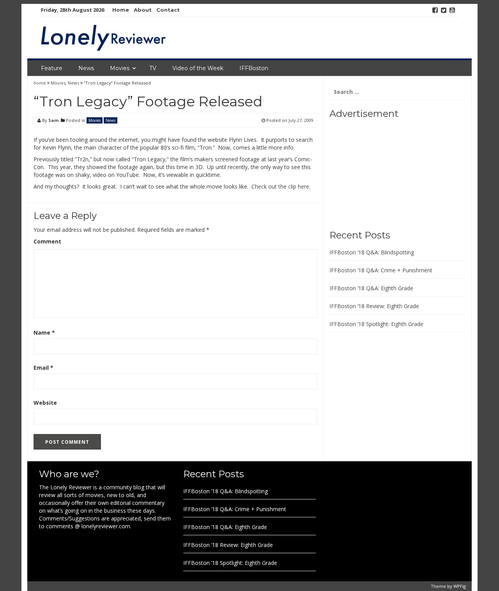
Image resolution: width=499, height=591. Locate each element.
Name (44, 332)
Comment (47, 241)
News (86, 68)
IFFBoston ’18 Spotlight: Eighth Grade (376, 324)
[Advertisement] (378, 171)
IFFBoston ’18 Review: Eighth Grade (374, 306)
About (143, 10)
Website (45, 402)
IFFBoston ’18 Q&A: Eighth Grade (371, 288)
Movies (119, 68)
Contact (168, 10)
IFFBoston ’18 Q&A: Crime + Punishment (380, 270)
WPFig (459, 586)
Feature (51, 68)
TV (152, 68)
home (40, 83)
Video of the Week (197, 68)
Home (120, 10)
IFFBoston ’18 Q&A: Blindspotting (371, 252)
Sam (53, 120)
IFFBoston (253, 68)
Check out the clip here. (280, 186)
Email (43, 367)
